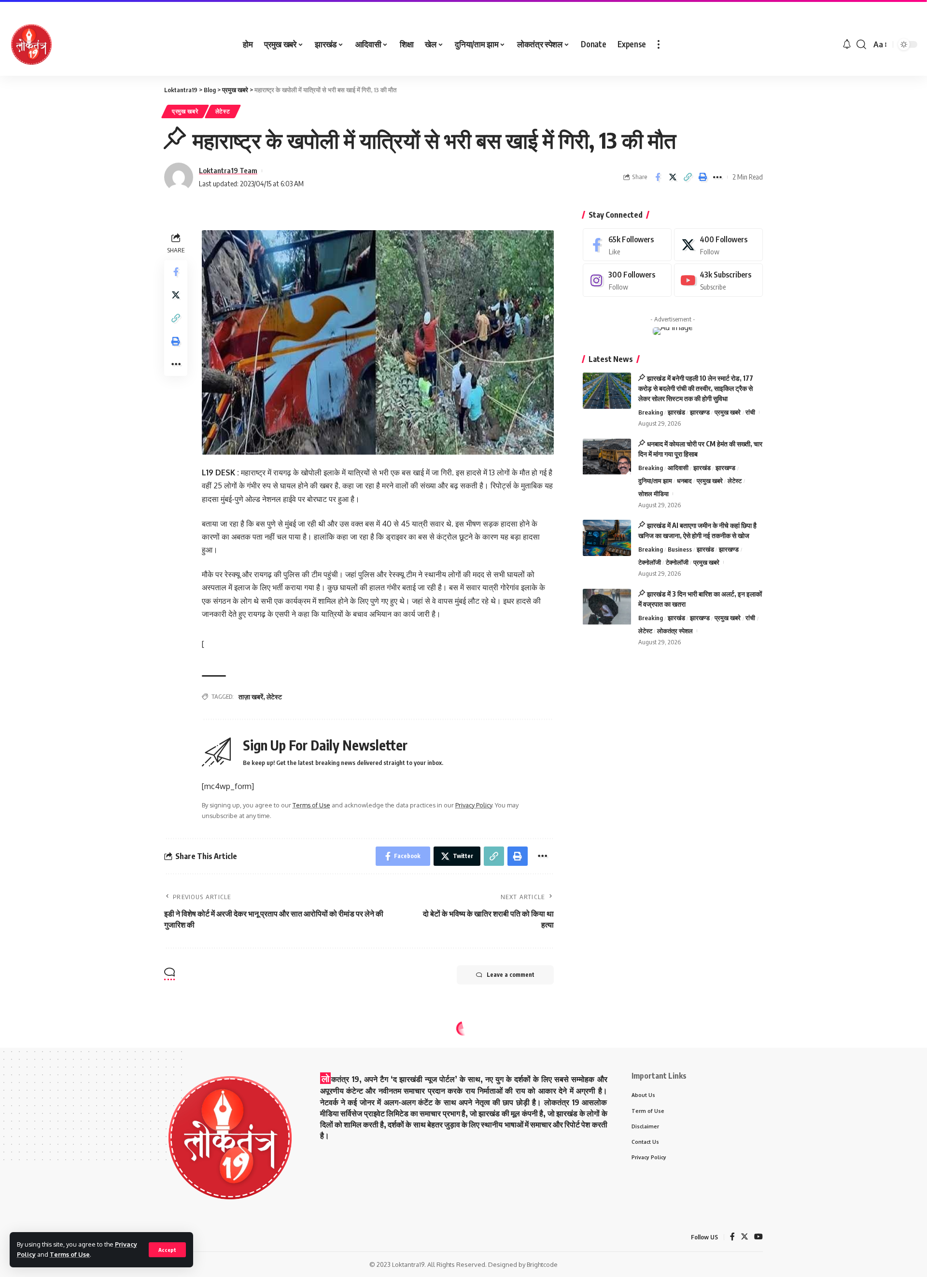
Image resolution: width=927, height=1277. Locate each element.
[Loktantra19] (31, 44)
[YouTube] (758, 1237)
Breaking (650, 412)
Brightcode (542, 1264)
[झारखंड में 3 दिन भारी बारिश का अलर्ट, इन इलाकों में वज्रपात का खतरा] (607, 607)
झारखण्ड (700, 412)
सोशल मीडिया (653, 494)
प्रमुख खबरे (185, 111)
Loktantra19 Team (228, 170)
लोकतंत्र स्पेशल (675, 631)
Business (680, 549)
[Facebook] (627, 245)
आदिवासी (678, 468)
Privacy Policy (473, 805)
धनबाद (684, 481)
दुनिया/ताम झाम (655, 481)
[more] (658, 44)
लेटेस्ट (222, 111)
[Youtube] (718, 280)
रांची (750, 412)
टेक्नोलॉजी (649, 562)
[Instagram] (627, 280)
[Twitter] (718, 245)
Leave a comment (510, 974)
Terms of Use (70, 1254)
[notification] (847, 44)
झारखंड (676, 412)
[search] (861, 44)
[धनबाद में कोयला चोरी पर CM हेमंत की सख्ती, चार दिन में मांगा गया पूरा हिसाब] (607, 457)
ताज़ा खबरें (251, 697)
